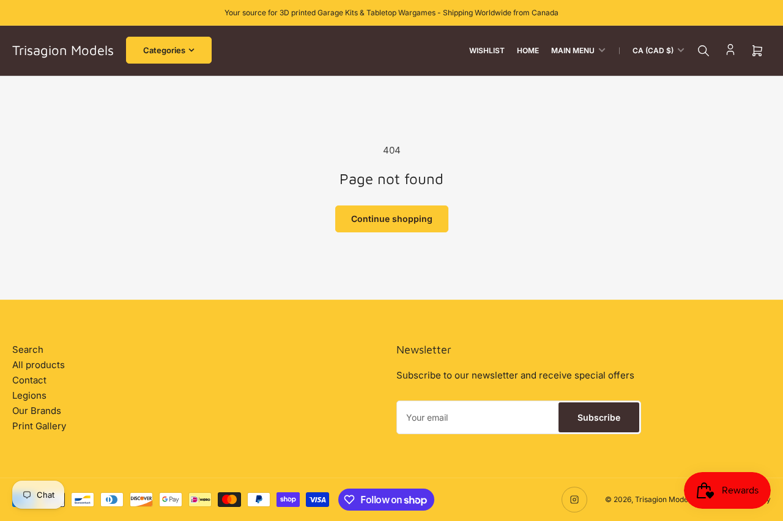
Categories (164, 50)
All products (38, 365)
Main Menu (573, 50)
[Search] (703, 50)
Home (528, 50)
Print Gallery (39, 426)
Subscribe (598, 417)
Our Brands (36, 410)
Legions (29, 395)
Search (27, 349)
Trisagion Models (664, 499)
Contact (29, 380)
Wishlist (487, 50)
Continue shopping (391, 218)
